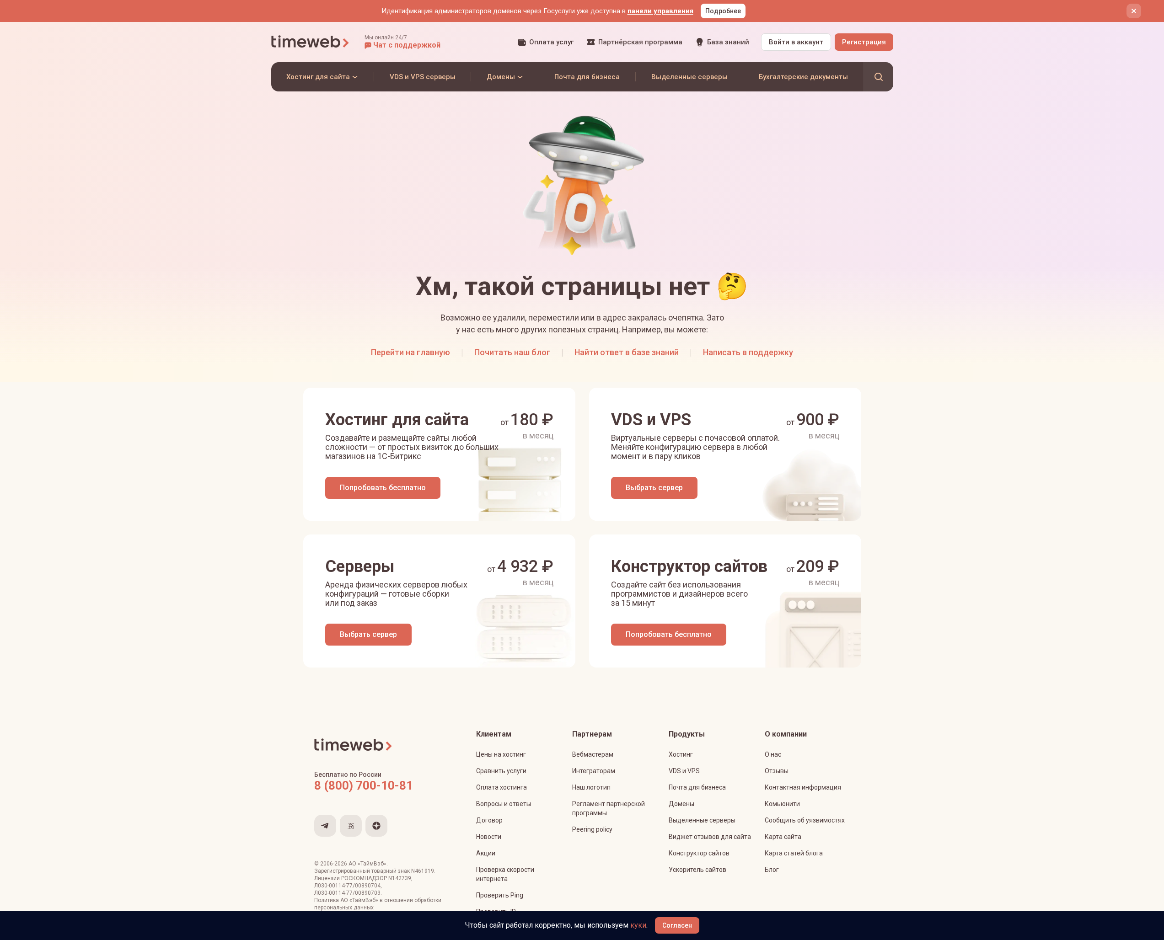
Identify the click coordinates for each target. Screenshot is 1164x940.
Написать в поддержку (748, 352)
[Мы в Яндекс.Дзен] (376, 826)
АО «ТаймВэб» (367, 863)
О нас (773, 754)
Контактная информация (803, 787)
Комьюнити (782, 803)
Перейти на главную (410, 352)
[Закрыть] (1133, 11)
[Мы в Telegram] (325, 826)
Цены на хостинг (501, 754)
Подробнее (723, 11)
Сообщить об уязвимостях (805, 820)
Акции (485, 853)
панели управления (660, 11)
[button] (402, 42)
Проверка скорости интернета (505, 874)
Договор (489, 820)
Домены (681, 803)
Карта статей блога (794, 853)
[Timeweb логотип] (310, 42)
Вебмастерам (592, 754)
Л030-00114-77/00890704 (347, 885)
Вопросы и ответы (503, 803)
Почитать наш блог (512, 352)
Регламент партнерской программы (608, 808)
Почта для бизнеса (697, 787)
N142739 (399, 878)
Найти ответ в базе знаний (626, 352)
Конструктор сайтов (699, 853)
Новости (488, 836)
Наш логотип (591, 787)
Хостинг (681, 754)
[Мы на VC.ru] (351, 826)
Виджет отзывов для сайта (710, 836)
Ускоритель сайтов (697, 869)
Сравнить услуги (501, 770)
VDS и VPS (684, 770)
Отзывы (777, 770)
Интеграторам (593, 770)
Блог (772, 869)
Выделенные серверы (702, 820)
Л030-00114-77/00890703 (347, 893)
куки (638, 925)
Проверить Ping (499, 895)
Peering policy (592, 829)
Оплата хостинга (501, 787)
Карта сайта (783, 836)
